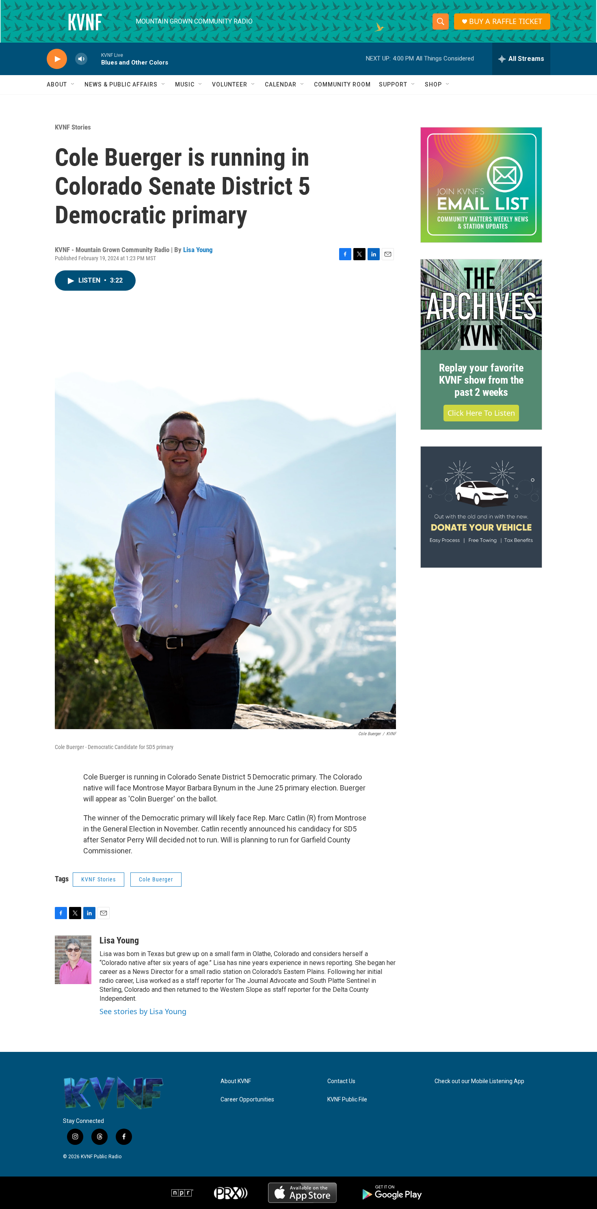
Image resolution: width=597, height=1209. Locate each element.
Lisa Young (198, 250)
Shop (433, 84)
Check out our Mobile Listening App (479, 1081)
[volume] (81, 59)
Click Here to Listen (481, 413)
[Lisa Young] (73, 959)
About (57, 84)
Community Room (342, 84)
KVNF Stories (73, 127)
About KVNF (236, 1081)
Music (185, 84)
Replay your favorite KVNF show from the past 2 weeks (481, 380)
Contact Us (341, 1081)
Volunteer (229, 84)
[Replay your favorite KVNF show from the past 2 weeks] (481, 304)
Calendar (280, 84)
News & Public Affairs (121, 84)
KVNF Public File (347, 1100)
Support (393, 84)
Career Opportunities (247, 1100)
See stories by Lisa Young (143, 1011)
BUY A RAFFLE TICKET (505, 21)
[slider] (94, 58)
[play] (56, 59)
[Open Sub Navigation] (73, 84)
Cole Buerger (156, 879)
